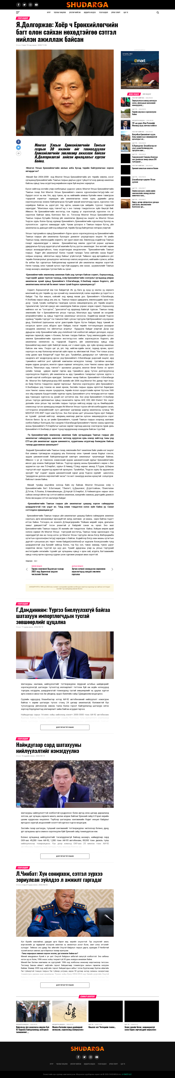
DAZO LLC (127, 1074)
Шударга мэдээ (90, 12)
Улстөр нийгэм (75, 12)
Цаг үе (126, 12)
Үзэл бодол (103, 12)
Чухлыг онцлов (60, 12)
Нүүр (48, 12)
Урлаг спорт (115, 12)
